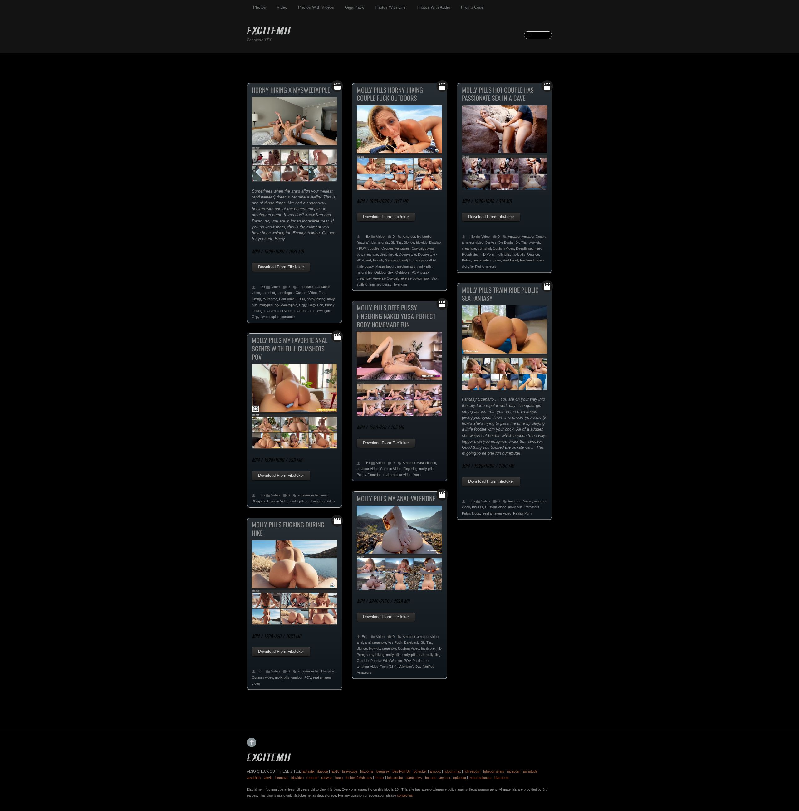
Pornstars (531, 507)
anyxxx (435, 771)
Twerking (400, 284)
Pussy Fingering (369, 474)
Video (282, 7)
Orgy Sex (315, 305)
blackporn (501, 777)
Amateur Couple (534, 236)
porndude (530, 771)
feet (368, 260)
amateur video (472, 242)
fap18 (335, 771)
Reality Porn (522, 513)
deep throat (388, 254)
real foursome (304, 311)
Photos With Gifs (390, 7)
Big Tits (396, 242)
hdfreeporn (472, 771)
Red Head (510, 260)
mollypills (266, 305)
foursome (270, 299)
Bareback (411, 642)
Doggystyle (407, 254)
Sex (434, 278)
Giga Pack (354, 7)
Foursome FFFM (292, 299)
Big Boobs (506, 242)
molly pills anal (413, 655)
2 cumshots (307, 287)
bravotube (349, 771)
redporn (312, 777)
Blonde (409, 242)
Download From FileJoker (281, 267)
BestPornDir (401, 771)
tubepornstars (493, 771)
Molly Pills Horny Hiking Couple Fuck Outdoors (390, 94)
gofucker (420, 771)
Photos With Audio (433, 7)
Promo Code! (473, 7)
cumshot (268, 293)
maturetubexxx (480, 777)
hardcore (428, 648)
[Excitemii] (269, 31)
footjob (378, 260)
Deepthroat (524, 248)
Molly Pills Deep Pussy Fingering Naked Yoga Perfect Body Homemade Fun (396, 316)
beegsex (383, 771)
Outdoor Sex (384, 272)
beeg (339, 777)
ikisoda (322, 771)
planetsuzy (414, 777)
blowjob (421, 242)
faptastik (308, 771)
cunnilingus (285, 293)
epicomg (459, 777)
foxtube (430, 777)
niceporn (513, 771)
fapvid (267, 777)
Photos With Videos (316, 7)
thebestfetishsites (359, 777)
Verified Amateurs (483, 266)
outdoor (296, 677)
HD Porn (487, 254)
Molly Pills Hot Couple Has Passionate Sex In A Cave (498, 94)
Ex (263, 287)
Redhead (527, 260)
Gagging (391, 260)
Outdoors (402, 272)
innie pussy (365, 266)
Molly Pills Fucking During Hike (288, 529)
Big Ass (491, 242)
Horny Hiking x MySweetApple (291, 90)
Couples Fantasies (395, 248)
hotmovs (281, 777)
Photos (259, 7)
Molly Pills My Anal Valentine (396, 498)
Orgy (302, 305)
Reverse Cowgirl (385, 278)
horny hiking (316, 299)
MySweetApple (286, 305)
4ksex (379, 777)
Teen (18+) (388, 666)
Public (466, 260)
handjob (405, 260)
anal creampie (375, 642)
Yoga (417, 474)
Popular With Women (386, 660)
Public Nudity (471, 513)
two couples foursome (278, 317)
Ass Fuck (395, 642)
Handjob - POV (424, 260)
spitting (362, 284)
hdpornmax (452, 771)
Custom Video (306, 293)
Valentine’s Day (410, 666)
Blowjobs (258, 501)
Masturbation (385, 266)
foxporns (367, 771)
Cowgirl (417, 248)
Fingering (410, 469)
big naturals (380, 242)
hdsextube (395, 777)
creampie (371, 254)
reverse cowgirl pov (414, 278)
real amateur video (278, 311)
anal (324, 495)
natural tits (364, 272)
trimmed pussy (380, 284)
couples (374, 248)
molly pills (424, 266)
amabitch (254, 777)
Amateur (409, 236)
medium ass (406, 266)
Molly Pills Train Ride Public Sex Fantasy (500, 294)
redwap (326, 777)
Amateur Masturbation (419, 463)
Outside (533, 254)
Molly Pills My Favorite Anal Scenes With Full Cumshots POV (289, 348)
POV (415, 272)
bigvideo (297, 777)
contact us (405, 795)
